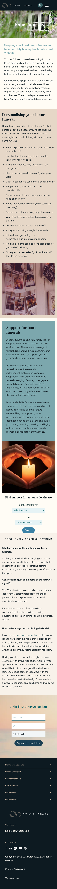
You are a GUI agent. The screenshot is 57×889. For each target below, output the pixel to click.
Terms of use (12, 878)
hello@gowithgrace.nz (17, 830)
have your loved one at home (24, 635)
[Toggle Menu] (47, 5)
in (29, 517)
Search (28, 530)
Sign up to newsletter (28, 743)
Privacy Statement (15, 869)
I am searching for (28, 504)
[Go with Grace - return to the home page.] (17, 5)
